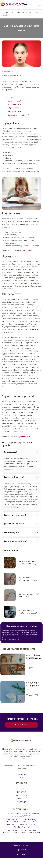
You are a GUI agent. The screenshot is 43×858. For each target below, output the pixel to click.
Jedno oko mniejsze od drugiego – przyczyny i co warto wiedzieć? (21, 820)
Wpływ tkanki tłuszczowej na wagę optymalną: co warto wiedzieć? (33, 656)
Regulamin (21, 854)
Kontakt (22, 777)
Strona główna (6, 13)
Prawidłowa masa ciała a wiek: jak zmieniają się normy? (21, 814)
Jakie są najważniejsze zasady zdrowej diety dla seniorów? (29, 562)
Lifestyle (21, 792)
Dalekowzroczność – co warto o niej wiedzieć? (28, 612)
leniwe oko (25, 436)
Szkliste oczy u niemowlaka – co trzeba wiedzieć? (28, 579)
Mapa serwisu (21, 850)
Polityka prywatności (21, 845)
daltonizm (27, 251)
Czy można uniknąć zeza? (18, 115)
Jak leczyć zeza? (15, 111)
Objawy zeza (13, 108)
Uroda (21, 799)
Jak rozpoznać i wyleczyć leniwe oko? (29, 595)
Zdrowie (17, 13)
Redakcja (21, 774)
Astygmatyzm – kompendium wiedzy (34, 684)
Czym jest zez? (14, 101)
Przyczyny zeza (14, 104)
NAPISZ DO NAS (21, 725)
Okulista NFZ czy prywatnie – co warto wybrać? (21, 826)
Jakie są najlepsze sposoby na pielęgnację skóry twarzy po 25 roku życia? (21, 832)
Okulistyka (21, 795)
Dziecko (21, 789)
